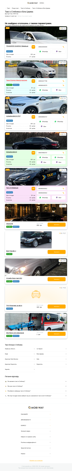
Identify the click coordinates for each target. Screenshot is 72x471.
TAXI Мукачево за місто (14, 305)
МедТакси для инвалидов (15, 333)
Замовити (56, 224)
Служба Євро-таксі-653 (14, 278)
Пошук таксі (15, 8)
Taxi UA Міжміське (12, 188)
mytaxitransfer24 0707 (13, 116)
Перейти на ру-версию (36, 460)
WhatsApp (45, 51)
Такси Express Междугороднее (16, 80)
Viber (59, 51)
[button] (35, 184)
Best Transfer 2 (11, 251)
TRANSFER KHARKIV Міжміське (17, 46)
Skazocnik (9, 224)
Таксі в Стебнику (25, 8)
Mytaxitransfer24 (11, 152)
